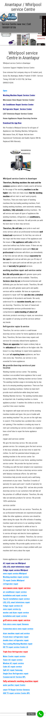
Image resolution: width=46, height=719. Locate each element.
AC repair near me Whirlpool (14, 563)
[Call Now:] (40, 714)
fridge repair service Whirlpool (15, 570)
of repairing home (17, 354)
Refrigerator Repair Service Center (17, 109)
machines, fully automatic (13, 210)
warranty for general (17, 266)
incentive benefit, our (26, 302)
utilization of (11, 347)
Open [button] (5, 91)
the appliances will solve (23, 242)
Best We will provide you (13, 274)
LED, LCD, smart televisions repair (16, 567)
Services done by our (11, 281)
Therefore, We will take (12, 228)
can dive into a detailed (33, 295)
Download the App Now (12, 123)
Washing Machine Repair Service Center (19, 95)
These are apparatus (11, 344)
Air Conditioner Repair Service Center (18, 104)
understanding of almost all (26, 312)
